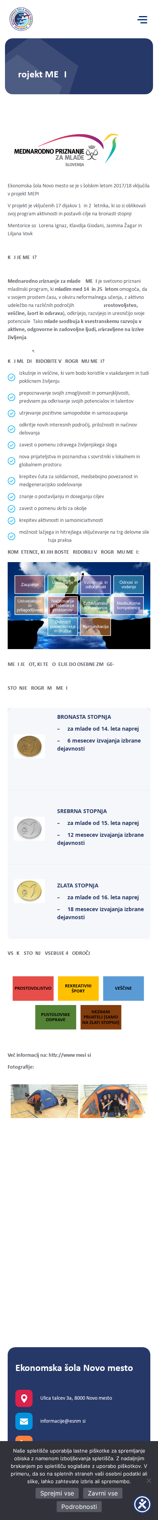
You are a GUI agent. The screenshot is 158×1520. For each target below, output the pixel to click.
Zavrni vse (103, 1493)
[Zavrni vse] (148, 1480)
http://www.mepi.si (70, 1055)
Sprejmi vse (57, 1493)
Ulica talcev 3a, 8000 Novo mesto (76, 1398)
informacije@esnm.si (63, 1421)
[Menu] (142, 19)
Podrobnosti (79, 1506)
